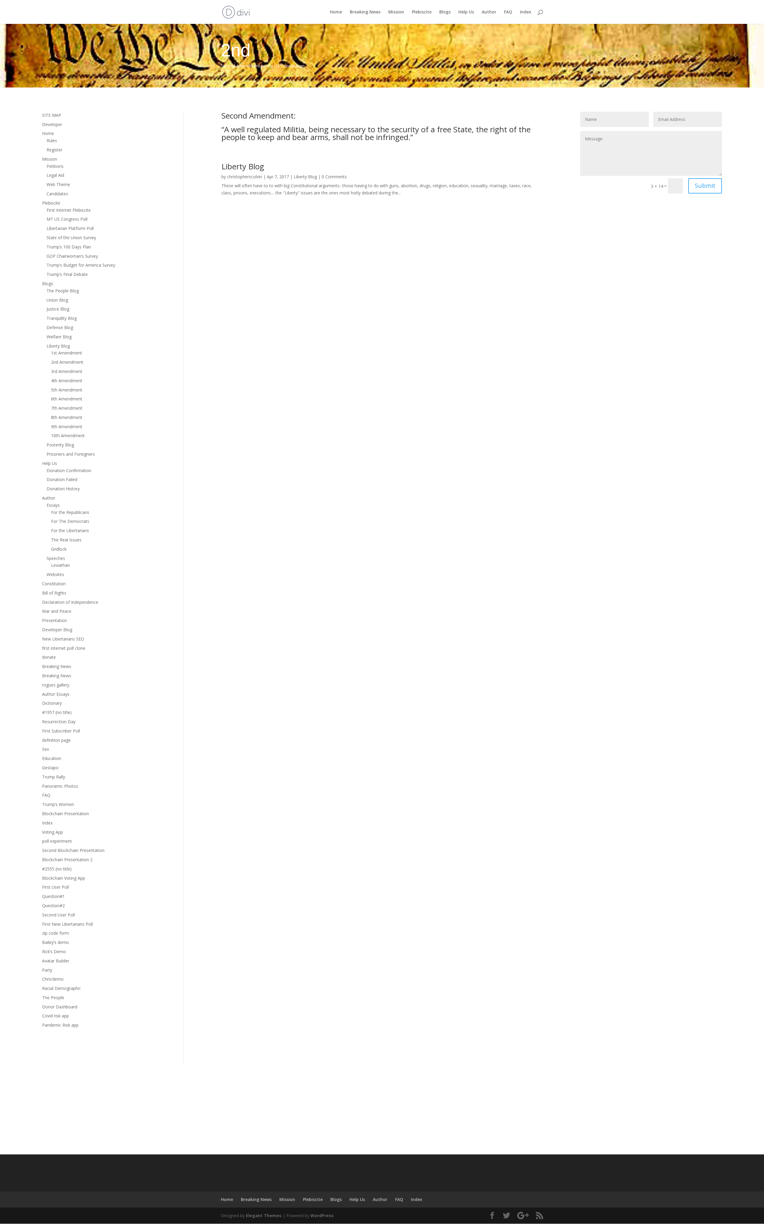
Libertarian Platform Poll (70, 228)
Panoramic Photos (60, 786)
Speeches (56, 558)
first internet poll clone (63, 648)
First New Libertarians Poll (67, 924)
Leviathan (60, 565)
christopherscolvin (244, 176)
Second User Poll (58, 915)
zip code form (55, 933)
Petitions (55, 166)
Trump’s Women (58, 804)
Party (47, 970)
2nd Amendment (67, 362)
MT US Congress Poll (67, 219)
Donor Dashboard (59, 1007)
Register (54, 150)
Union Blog (57, 300)
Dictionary (52, 703)
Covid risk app (55, 1016)
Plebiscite (422, 12)
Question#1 (53, 896)
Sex (45, 749)
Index (525, 12)
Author (489, 12)
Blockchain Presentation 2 (67, 859)
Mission (396, 12)
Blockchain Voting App (63, 878)
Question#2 (53, 905)
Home (336, 12)
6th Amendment (66, 399)
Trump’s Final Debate (67, 274)
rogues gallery (55, 685)
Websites (55, 574)
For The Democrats (70, 521)
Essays (53, 505)
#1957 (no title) (57, 712)
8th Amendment (66, 417)
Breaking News (365, 12)
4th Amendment (66, 380)
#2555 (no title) (57, 869)
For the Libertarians (70, 530)
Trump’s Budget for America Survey (81, 265)
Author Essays (56, 694)
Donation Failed (62, 479)
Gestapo (50, 767)
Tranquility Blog (62, 318)
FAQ (508, 12)
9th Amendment (66, 426)
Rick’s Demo (54, 951)
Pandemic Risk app (60, 1025)
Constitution (54, 583)
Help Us (466, 12)
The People (53, 997)
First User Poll (55, 887)
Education (51, 758)
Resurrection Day (59, 721)
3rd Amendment (66, 371)
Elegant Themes (263, 1215)
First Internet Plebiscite (69, 210)
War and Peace (56, 611)
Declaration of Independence (70, 602)
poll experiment (57, 841)
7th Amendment (66, 408)
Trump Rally (53, 777)
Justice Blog (58, 309)
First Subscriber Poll (61, 731)
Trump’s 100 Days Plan (69, 247)
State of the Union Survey (71, 237)
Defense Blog (60, 327)
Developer (52, 124)
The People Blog (63, 291)
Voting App (52, 832)
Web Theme (58, 184)
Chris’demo (53, 979)
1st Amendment (66, 353)
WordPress (322, 1215)
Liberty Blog (58, 346)
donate (49, 657)
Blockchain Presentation (65, 813)
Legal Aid (55, 175)
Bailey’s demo (55, 942)
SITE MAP (51, 115)
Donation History (63, 489)
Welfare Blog (59, 337)
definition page (56, 740)
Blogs (445, 12)
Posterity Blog (60, 445)
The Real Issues (66, 540)
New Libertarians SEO (63, 639)
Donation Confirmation (69, 470)
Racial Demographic (61, 988)
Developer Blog (57, 629)
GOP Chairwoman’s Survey (72, 256)
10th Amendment (68, 435)
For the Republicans (70, 512)
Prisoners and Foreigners (71, 454)
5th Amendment (66, 390)
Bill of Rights (54, 593)
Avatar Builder (55, 961)
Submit (705, 186)
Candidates (57, 193)
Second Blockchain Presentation (73, 850)
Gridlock (59, 549)
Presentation (54, 620)
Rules (52, 140)
